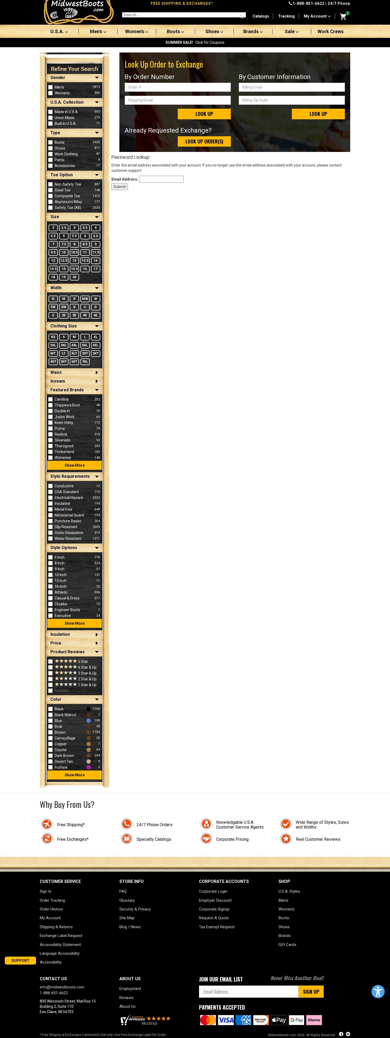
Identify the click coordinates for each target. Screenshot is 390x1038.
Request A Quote (214, 918)
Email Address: (124, 179)
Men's (96, 31)
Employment (130, 988)
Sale (290, 31)
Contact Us (53, 978)
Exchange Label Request (61, 935)
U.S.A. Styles (289, 891)
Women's (135, 31)
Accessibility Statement (60, 944)
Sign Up (311, 991)
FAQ (123, 891)
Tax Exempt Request (217, 927)
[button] (378, 991)
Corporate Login (213, 891)
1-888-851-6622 (308, 3)
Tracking (286, 16)
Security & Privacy (135, 909)
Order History (51, 909)
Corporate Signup (214, 909)
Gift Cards (287, 944)
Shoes (212, 31)
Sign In (45, 891)
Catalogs (261, 16)
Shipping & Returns (56, 927)
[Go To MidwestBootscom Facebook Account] (341, 1034)
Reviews (126, 997)
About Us (127, 1006)
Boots (174, 31)
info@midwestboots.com (62, 987)
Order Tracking (52, 900)
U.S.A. (57, 31)
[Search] (241, 17)
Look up (204, 113)
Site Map (127, 918)
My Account (316, 16)
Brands (251, 31)
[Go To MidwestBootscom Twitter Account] (348, 1034)
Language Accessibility (60, 953)
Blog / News (130, 927)
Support (20, 960)
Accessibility (51, 962)
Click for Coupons (195, 42)
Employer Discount (215, 900)
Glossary (127, 900)
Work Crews (331, 31)
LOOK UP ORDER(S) (204, 141)
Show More (75, 465)
